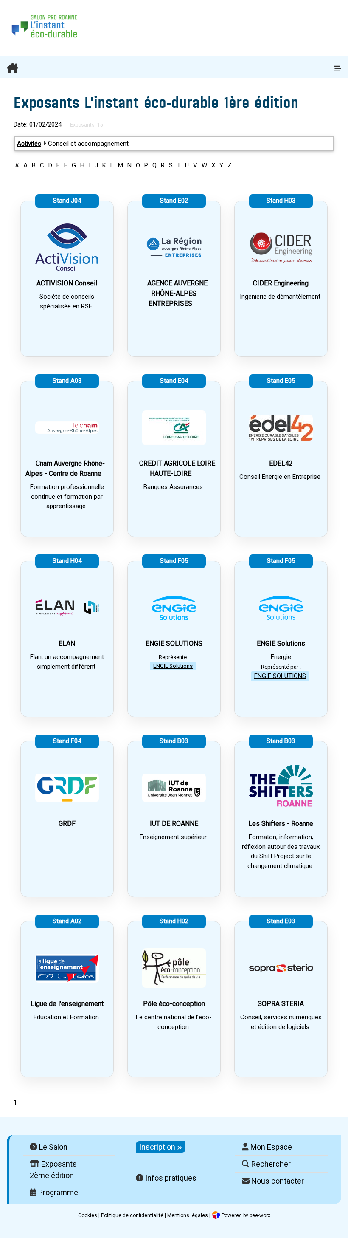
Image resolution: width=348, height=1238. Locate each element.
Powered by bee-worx (245, 1215)
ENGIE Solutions (173, 666)
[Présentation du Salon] (163, 68)
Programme (57, 1192)
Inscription (158, 1146)
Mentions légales (187, 1215)
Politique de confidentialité (132, 1215)
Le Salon (52, 1146)
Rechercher (270, 1163)
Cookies (87, 1215)
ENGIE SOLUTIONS (280, 676)
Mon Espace (270, 1146)
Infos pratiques (169, 1177)
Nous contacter (277, 1180)
